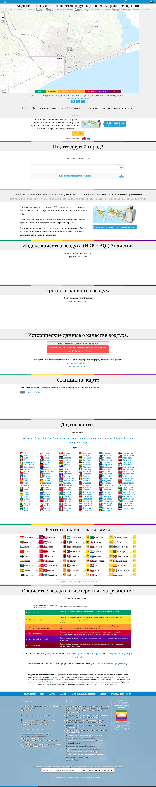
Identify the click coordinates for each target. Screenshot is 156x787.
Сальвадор (105, 499)
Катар (44, 457)
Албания (85, 483)
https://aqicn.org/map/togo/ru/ (78, 98)
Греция (45, 494)
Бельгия (84, 478)
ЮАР (24, 455)
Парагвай (85, 505)
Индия (25, 501)
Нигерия (65, 496)
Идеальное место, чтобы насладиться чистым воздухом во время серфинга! (84, 756)
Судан (44, 462)
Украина (65, 494)
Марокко (65, 487)
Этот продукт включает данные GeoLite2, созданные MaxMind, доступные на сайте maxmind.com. (87, 716)
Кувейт (45, 510)
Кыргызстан (126, 471)
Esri (8, 92)
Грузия (64, 469)
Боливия (85, 471)
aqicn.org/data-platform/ (78, 366)
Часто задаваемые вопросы (35, 729)
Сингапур (85, 503)
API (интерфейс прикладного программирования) (41, 744)
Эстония (84, 462)
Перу (24, 478)
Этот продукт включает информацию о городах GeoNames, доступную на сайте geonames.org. (85, 721)
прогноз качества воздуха (31, 738)
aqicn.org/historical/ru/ (77, 363)
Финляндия (125, 453)
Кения (25, 505)
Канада (64, 453)
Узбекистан (125, 478)
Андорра (65, 510)
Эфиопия (85, 467)
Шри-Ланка (27, 467)
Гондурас (105, 480)
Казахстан (105, 505)
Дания (25, 510)
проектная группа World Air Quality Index (44, 682)
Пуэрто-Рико (67, 478)
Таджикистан (126, 494)
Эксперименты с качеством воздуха (35, 722)
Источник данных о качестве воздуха (36, 734)
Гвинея (45, 473)
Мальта (45, 487)
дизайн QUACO (72, 760)
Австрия (85, 485)
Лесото (64, 467)
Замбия (64, 462)
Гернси (45, 508)
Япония (45, 485)
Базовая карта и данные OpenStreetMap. (82, 752)
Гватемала (125, 464)
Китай (44, 464)
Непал (25, 496)
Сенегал (65, 503)
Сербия (64, 471)
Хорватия (105, 483)
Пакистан (105, 455)
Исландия (105, 453)
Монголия (105, 467)
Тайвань (65, 499)
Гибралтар (125, 462)
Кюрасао (85, 457)
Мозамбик (105, 476)
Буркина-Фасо (87, 492)
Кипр (24, 485)
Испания (85, 464)
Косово (45, 496)
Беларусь (85, 508)
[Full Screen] (2, 22)
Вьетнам (65, 489)
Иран (24, 492)
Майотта (65, 483)
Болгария (105, 471)
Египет (64, 455)
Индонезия (125, 457)
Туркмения (106, 501)
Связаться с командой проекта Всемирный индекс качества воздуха (41, 707)
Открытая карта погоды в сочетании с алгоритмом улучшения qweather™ (86, 726)
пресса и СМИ (26, 710)
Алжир (25, 503)
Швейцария (106, 503)
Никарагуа (105, 508)
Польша (65, 460)
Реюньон (65, 505)
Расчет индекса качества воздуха (34, 736)
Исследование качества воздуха (37, 715)
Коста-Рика (47, 471)
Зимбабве (105, 462)
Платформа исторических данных (34, 746)
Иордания (85, 510)
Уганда (45, 480)
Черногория (125, 476)
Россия (45, 492)
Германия (85, 496)
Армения (85, 487)
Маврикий (105, 464)
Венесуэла (105, 492)
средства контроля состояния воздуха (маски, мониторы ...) (39, 741)
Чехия (44, 453)
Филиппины (126, 455)
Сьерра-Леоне (67, 480)
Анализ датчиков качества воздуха (35, 724)
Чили (24, 471)
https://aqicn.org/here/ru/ (78, 115)
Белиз (44, 460)
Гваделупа (105, 510)
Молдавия (85, 501)
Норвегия (105, 469)
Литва (25, 508)
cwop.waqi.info (75, 733)
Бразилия (105, 457)
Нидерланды (126, 483)
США (24, 457)
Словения (85, 499)
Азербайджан (126, 492)
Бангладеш (106, 494)
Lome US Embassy (32, 392)
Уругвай (65, 492)
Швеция (65, 457)
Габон (24, 494)
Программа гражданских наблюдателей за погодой (86, 731)
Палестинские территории (127, 509)
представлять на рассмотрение (98, 770)
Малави (45, 489)
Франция (85, 469)
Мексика (65, 508)
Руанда (45, 499)
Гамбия (45, 501)
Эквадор (84, 460)
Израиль (85, 480)
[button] (2, 14)
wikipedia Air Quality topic (86, 653)
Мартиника (125, 460)
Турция (45, 505)
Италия (45, 476)
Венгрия (85, 455)
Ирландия (105, 460)
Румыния (65, 485)
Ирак (24, 489)
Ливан (44, 455)
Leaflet (3, 91)
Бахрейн (85, 473)
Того (24, 480)
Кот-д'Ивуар (27, 462)
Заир (24, 473)
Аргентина (106, 496)
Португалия (125, 480)
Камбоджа (85, 494)
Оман (24, 469)
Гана (24, 483)
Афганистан (126, 469)
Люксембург (126, 473)
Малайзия (105, 478)
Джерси (45, 503)
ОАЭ (23, 453)
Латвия (45, 478)
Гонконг (84, 476)
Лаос (24, 476)
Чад (23, 460)
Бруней (64, 464)
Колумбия (105, 473)
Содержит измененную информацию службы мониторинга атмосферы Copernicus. (84, 737)
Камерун (85, 453)
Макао (25, 499)
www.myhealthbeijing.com (110, 663)
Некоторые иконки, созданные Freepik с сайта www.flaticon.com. (84, 742)
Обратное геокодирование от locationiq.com (83, 749)
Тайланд (65, 501)
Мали (24, 487)
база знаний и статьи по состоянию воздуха (38, 720)
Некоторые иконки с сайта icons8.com (81, 746)
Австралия (105, 489)
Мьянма (45, 483)
